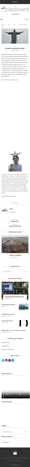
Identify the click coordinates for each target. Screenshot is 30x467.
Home (3, 24)
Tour (15, 24)
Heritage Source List (8, 314)
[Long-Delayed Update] (23, 307)
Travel (9, 24)
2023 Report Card (7, 321)
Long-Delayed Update (8, 304)
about (8, 458)
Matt (11, 209)
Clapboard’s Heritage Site (8, 349)
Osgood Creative (6, 342)
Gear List (15, 1)
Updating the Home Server (14, 297)
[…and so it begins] (15, 244)
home (4, 458)
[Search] (28, 19)
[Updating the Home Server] (15, 290)
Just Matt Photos (5, 346)
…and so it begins (15, 255)
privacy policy (23, 458)
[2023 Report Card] (23, 323)
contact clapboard (15, 458)
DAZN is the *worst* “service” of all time (14, 330)
